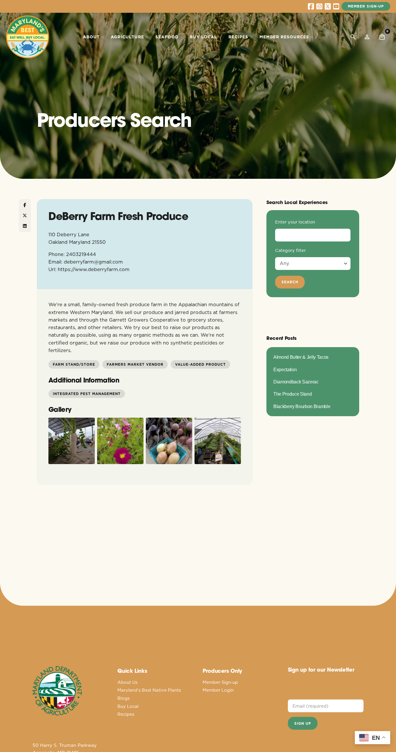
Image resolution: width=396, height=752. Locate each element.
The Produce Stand (292, 393)
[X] (24, 215)
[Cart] (382, 37)
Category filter (290, 250)
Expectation (285, 369)
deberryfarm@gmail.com (93, 261)
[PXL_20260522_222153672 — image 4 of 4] (218, 441)
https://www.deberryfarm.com (94, 269)
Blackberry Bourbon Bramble (301, 406)
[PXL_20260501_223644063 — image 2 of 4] (120, 441)
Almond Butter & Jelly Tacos (300, 357)
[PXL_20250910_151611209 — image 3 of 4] (169, 441)
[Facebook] (24, 205)
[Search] (353, 37)
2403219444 (81, 254)
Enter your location (295, 222)
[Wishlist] (367, 37)
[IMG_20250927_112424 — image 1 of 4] (71, 441)
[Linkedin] (24, 226)
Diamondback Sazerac (296, 381)
